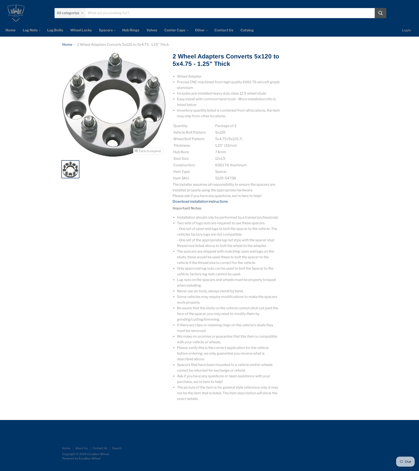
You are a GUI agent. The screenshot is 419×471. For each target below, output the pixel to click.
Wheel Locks (81, 30)
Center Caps (175, 30)
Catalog (247, 30)
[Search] (380, 13)
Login (406, 30)
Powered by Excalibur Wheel (81, 458)
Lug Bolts (55, 30)
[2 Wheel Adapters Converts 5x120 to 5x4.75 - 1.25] (70, 169)
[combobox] (230, 13)
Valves (151, 30)
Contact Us (223, 30)
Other (200, 30)
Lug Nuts (30, 30)
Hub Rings (130, 30)
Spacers (106, 30)
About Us (81, 448)
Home (10, 30)
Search (117, 448)
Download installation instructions (200, 201)
